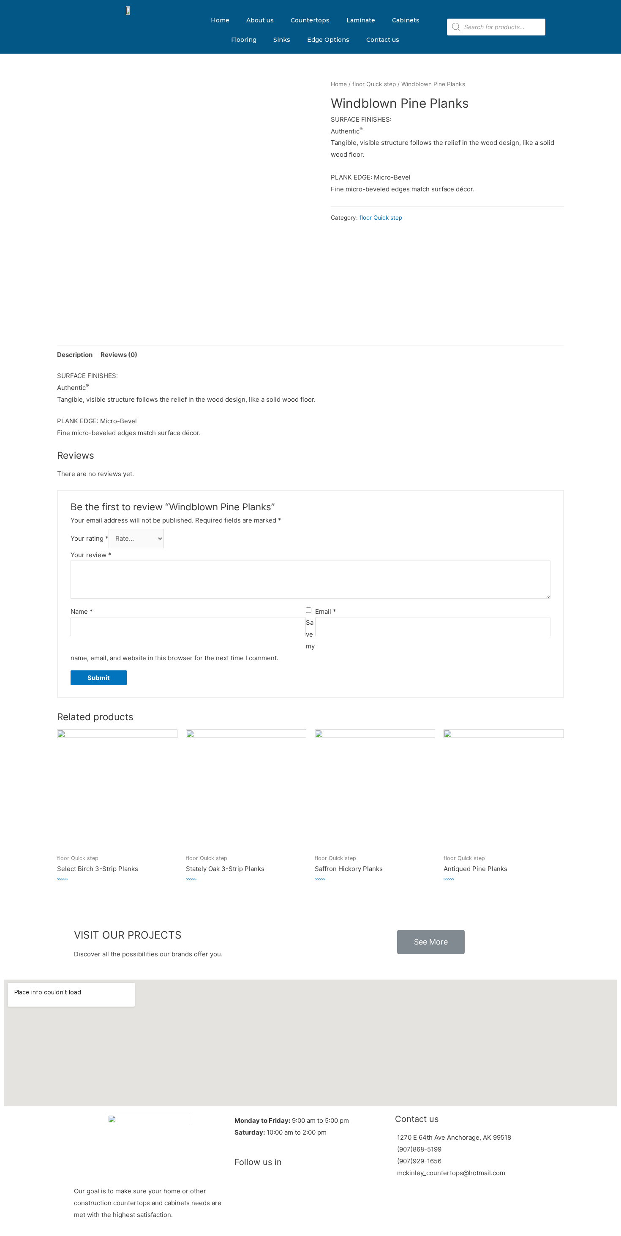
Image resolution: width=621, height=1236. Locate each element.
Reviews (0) (119, 355)
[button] (431, 942)
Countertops (310, 20)
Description (75, 355)
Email (325, 611)
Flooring (243, 40)
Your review (91, 555)
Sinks (281, 40)
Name (82, 611)
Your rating (90, 538)
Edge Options (328, 40)
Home (220, 20)
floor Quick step (374, 84)
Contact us (382, 40)
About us (260, 20)
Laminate (360, 20)
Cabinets (405, 20)
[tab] (75, 355)
